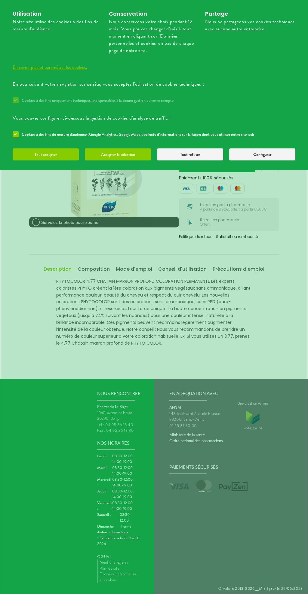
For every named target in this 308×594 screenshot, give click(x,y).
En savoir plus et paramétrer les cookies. (50, 67)
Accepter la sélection (118, 154)
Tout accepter (46, 154)
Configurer (262, 154)
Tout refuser (190, 154)
